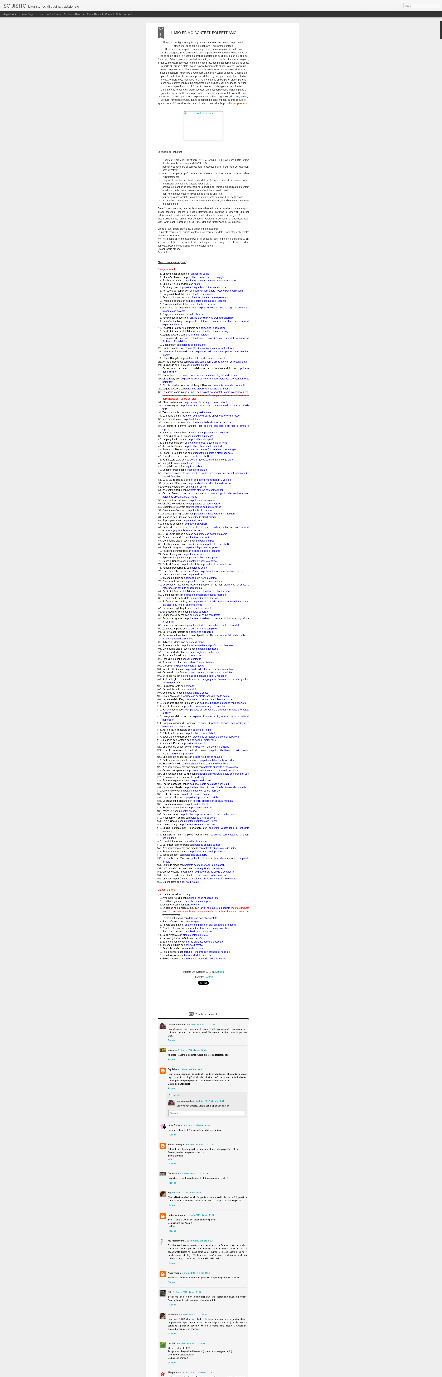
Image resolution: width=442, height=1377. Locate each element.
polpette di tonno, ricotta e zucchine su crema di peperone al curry (205, 322)
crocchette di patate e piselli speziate (213, 452)
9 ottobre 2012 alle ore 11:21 (192, 1314)
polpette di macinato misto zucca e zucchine (212, 280)
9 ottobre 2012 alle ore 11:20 (187, 1291)
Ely (169, 1192)
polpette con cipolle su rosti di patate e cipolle (205, 427)
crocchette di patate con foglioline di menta (213, 375)
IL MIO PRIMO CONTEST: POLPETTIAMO (203, 32)
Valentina (172, 1314)
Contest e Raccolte (74, 14)
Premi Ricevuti (95, 14)
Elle (169, 1291)
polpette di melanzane (193, 344)
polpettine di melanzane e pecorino (209, 297)
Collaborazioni (124, 14)
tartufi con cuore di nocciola (215, 907)
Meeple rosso (174, 1372)
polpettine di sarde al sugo (215, 331)
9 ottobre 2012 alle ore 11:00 (200, 1214)
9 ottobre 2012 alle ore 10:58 (193, 1173)
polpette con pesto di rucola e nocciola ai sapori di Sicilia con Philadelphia (205, 339)
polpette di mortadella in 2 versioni (212, 479)
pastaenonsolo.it (176, 1024)
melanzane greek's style (197, 412)
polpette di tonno (192, 418)
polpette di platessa (202, 435)
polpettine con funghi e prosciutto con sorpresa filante (217, 361)
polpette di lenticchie (202, 294)
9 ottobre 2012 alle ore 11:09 (195, 1272)
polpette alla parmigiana (202, 500)
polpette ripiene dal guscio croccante (206, 300)
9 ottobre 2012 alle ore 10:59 (186, 1192)
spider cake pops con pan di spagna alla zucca (210, 924)
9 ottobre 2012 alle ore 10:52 (199, 1144)
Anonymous (173, 1272)
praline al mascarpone (200, 901)
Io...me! (40, 14)
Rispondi (171, 1039)
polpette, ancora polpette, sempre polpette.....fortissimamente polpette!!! (205, 380)
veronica (172, 1049)
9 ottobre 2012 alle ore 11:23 (190, 1343)
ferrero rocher (192, 904)
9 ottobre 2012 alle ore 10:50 (195, 1124)
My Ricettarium (175, 1240)
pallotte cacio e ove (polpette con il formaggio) (211, 449)
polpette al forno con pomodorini (205, 490)
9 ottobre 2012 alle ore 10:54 (209, 1100)
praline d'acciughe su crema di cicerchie (212, 317)
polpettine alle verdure (216, 432)
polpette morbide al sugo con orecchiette (206, 402)
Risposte (175, 1094)
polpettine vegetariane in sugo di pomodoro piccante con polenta (205, 309)
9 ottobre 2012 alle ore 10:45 (192, 1049)
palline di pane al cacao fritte (203, 897)
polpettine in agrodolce (213, 327)
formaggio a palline (191, 466)
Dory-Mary (172, 1173)
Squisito (219, 971)
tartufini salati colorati (197, 334)
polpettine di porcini (196, 486)
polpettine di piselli (199, 456)
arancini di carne (200, 273)
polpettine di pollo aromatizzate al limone (207, 388)
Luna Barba (173, 1124)
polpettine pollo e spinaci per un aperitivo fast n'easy (205, 353)
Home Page (27, 14)
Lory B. (171, 1343)
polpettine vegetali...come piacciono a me (225, 392)
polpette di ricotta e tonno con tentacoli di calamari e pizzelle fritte (205, 407)
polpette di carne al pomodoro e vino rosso (216, 415)
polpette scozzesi (190, 462)
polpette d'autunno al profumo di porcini (209, 483)
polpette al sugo (200, 365)
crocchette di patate (196, 469)
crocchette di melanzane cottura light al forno (209, 348)
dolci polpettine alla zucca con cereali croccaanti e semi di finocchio (205, 474)
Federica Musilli (176, 1214)
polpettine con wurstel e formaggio (205, 277)
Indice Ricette (54, 14)
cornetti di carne (195, 314)
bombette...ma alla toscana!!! (229, 385)
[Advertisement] (268, 81)
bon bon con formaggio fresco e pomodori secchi (216, 290)
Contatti (109, 14)
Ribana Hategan (175, 1144)
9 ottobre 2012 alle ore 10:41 (200, 1024)
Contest (209, 977)
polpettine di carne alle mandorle (205, 446)
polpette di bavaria (205, 304)
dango (188, 894)
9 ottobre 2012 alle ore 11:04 (199, 1240)
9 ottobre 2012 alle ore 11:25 (197, 1372)
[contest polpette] (203, 113)
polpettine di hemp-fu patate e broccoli (204, 358)
